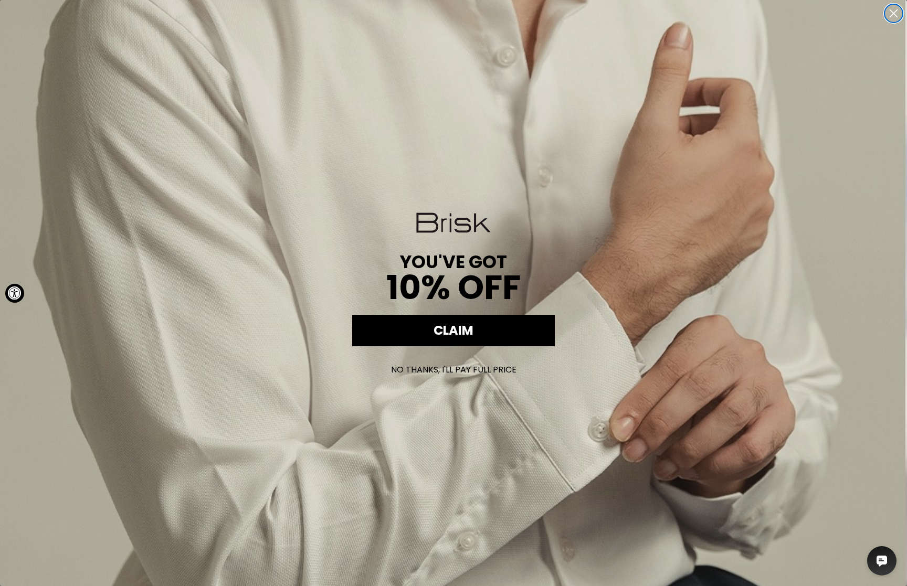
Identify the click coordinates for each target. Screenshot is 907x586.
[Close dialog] (893, 13)
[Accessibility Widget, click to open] (14, 293)
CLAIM (453, 330)
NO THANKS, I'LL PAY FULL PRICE (453, 370)
